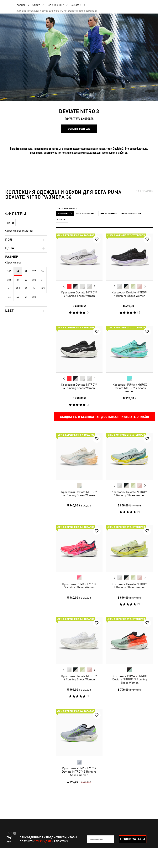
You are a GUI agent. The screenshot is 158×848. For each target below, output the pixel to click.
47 (26, 297)
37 (26, 271)
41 (42, 280)
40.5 (34, 280)
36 (17, 271)
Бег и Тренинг (55, 4)
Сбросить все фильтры (19, 230)
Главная (20, 4)
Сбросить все (13, 262)
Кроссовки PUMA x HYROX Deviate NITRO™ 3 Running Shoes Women (129, 679)
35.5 (9, 271)
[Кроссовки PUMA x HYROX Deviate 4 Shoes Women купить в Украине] (79, 548)
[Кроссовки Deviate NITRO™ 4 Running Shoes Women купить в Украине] (79, 257)
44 (34, 288)
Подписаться (132, 839)
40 (26, 280)
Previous (64, 286)
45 (9, 297)
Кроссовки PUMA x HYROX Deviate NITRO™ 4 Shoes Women (129, 388)
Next (94, 286)
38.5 (9, 280)
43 (26, 288)
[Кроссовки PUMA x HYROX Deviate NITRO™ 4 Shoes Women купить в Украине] (129, 349)
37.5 (34, 271)
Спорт (36, 4)
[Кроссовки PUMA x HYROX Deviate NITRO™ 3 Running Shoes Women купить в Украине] (129, 640)
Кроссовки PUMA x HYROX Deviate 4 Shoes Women (79, 585)
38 (42, 271)
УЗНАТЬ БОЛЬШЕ (79, 128)
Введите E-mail (96, 839)
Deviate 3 (76, 4)
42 (9, 288)
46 (18, 297)
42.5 (18, 288)
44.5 (42, 288)
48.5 (34, 297)
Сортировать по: (66, 208)
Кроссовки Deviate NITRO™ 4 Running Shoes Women (79, 294)
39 (18, 280)
